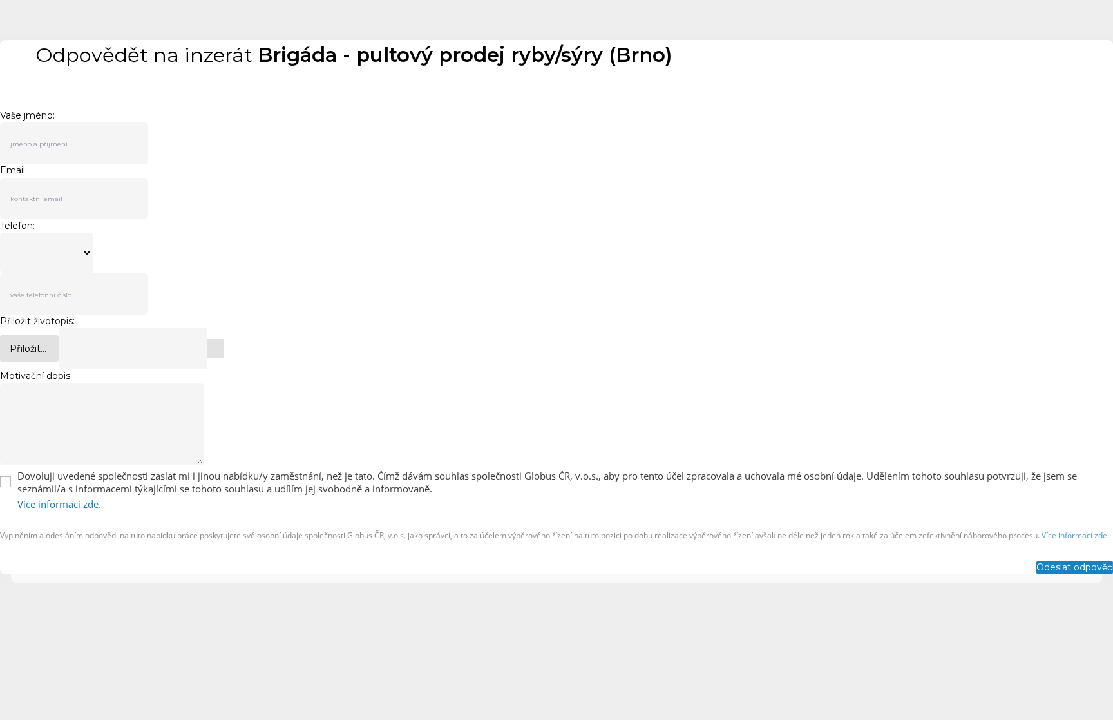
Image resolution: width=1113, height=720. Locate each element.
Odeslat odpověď (1074, 567)
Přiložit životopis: (37, 321)
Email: (13, 170)
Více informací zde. (59, 504)
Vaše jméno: (27, 115)
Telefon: (17, 225)
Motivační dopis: (36, 376)
